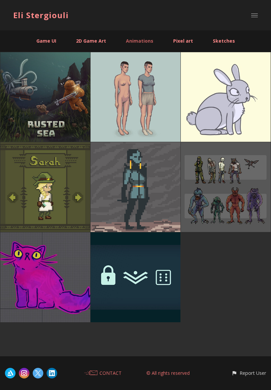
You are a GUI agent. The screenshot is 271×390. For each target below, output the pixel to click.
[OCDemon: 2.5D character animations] (135, 56)
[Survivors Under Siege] (226, 146)
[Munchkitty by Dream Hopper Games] (45, 236)
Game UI (46, 41)
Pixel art (183, 41)
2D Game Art (91, 41)
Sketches (224, 41)
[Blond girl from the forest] (45, 146)
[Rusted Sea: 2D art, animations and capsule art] (45, 56)
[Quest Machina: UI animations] (135, 236)
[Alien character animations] (135, 146)
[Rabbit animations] (226, 56)
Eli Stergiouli (41, 15)
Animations (139, 41)
